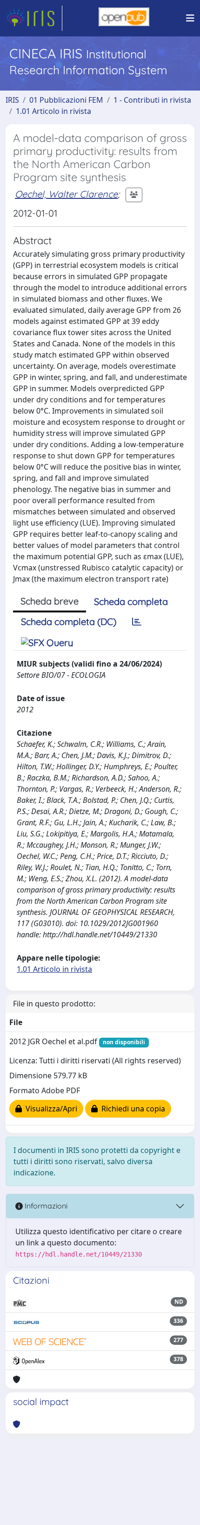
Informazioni (45, 1205)
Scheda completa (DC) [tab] (68, 621)
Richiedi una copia (131, 1108)
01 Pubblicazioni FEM (66, 100)
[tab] (136, 622)
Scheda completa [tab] (131, 601)
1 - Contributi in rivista (152, 100)
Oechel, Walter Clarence (66, 194)
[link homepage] (34, 18)
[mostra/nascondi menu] (190, 18)
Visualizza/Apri (49, 1108)
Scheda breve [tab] (49, 601)
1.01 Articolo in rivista (53, 111)
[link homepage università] (124, 18)
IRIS (12, 100)
